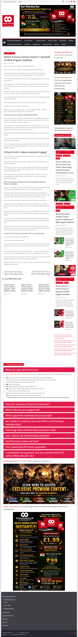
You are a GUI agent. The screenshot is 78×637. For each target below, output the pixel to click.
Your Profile (7, 605)
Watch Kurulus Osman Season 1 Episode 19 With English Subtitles (40, 273)
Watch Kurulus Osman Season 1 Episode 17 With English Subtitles (13, 273)
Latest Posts (58, 155)
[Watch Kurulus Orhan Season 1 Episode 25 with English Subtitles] (59, 314)
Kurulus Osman (52, 40)
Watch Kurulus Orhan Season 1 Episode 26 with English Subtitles (63, 290)
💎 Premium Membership (14, 40)
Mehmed (71, 40)
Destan (57, 44)
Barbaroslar (36, 44)
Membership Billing (9, 608)
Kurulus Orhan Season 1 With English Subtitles (64, 279)
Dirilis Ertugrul (47, 44)
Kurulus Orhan (40, 40)
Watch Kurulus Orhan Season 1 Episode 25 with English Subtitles (69, 313)
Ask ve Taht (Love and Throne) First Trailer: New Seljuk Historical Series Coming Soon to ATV (64, 167)
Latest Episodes (59, 203)
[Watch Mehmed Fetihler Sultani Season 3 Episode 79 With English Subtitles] (59, 256)
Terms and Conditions (8, 615)
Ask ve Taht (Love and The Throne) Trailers (63, 152)
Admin (13, 63)
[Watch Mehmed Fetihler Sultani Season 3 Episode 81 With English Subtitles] (65, 195)
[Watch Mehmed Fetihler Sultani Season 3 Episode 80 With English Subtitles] (59, 243)
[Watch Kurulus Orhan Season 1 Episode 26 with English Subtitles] (65, 270)
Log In (5, 602)
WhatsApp (68, 130)
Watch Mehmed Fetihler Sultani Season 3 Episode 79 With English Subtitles (69, 255)
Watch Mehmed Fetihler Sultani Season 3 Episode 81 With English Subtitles (65, 218)
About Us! (4, 622)
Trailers (63, 44)
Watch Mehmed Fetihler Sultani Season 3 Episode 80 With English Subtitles (69, 242)
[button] (33, 41)
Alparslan (27, 44)
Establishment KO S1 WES (9, 53)
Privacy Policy (6, 612)
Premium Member (14, 374)
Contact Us (5, 625)
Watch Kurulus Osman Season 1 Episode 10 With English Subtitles (27, 288)
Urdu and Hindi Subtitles (14, 44)
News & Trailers (66, 155)
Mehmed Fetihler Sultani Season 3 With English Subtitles (64, 207)
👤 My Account (28, 40)
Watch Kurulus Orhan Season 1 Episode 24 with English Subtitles (69, 325)
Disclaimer (5, 619)
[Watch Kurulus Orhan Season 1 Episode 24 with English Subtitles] (59, 326)
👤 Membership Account (8, 599)
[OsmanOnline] (4, 42)
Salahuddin (62, 40)
